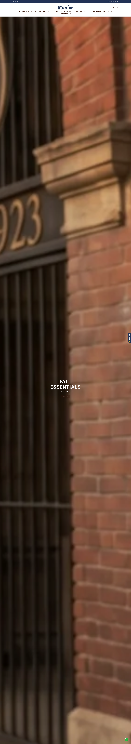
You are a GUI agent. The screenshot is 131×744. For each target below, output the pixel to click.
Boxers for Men (65, 13)
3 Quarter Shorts (94, 11)
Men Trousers (53, 11)
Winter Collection (38, 11)
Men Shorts (107, 11)
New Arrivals (24, 11)
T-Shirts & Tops (66, 11)
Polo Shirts (80, 11)
